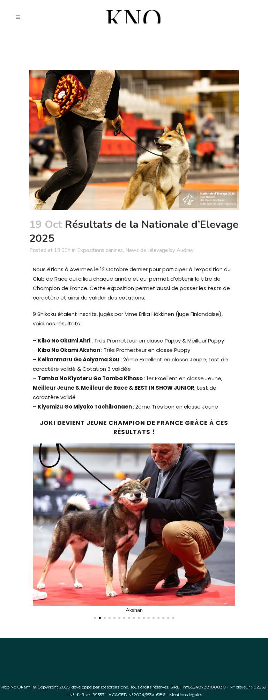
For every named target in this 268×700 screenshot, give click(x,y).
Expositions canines (100, 250)
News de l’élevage (146, 250)
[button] (40, 529)
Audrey (185, 250)
